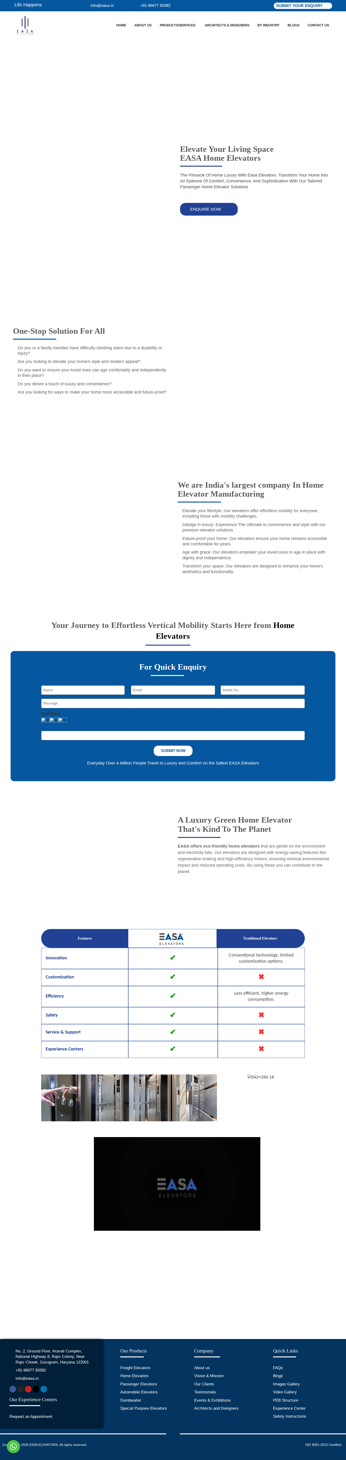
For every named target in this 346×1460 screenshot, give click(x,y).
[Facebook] (12, 1389)
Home (121, 25)
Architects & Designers (227, 25)
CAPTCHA (50, 714)
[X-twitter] (36, 1389)
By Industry (268, 25)
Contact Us (318, 25)
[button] (46, 1099)
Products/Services (177, 25)
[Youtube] (28, 1389)
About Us (143, 25)
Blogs (293, 25)
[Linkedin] (43, 1389)
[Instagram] (20, 1389)
